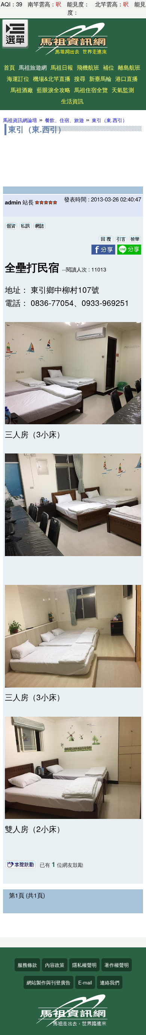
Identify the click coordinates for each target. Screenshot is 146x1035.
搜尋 (79, 78)
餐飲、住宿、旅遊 (64, 120)
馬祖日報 (62, 67)
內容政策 (54, 964)
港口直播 (126, 78)
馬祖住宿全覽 (91, 90)
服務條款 (27, 964)
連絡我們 (109, 982)
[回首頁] (73, 53)
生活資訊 (72, 101)
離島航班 (129, 67)
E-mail (85, 982)
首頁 (9, 67)
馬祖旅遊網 (33, 67)
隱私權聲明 (84, 964)
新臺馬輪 (100, 78)
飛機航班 (88, 67)
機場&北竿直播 (51, 78)
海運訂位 (18, 78)
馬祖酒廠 (21, 90)
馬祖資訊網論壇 (20, 120)
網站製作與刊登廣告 (48, 982)
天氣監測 (123, 90)
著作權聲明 (116, 964)
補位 (108, 67)
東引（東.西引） (109, 120)
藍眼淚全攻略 (53, 90)
